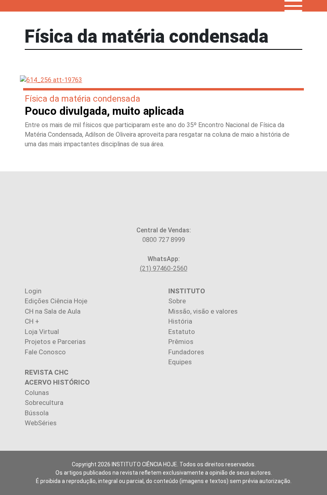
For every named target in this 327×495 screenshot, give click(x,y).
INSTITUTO (186, 291)
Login (33, 291)
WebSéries (41, 423)
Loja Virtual (42, 332)
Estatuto (181, 332)
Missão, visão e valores (203, 311)
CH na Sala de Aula (53, 311)
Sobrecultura (44, 403)
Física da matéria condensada (82, 99)
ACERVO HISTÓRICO (57, 382)
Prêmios (180, 342)
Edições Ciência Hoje (56, 301)
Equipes (180, 362)
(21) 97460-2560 (163, 268)
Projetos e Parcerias (55, 342)
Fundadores (186, 352)
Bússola (37, 413)
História (180, 321)
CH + (32, 321)
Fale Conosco (45, 352)
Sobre (177, 301)
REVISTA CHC (47, 372)
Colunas (37, 393)
